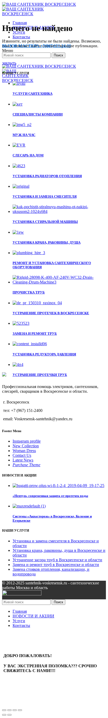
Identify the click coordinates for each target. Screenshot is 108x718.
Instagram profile (27, 441)
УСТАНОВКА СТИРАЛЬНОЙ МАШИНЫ (45, 222)
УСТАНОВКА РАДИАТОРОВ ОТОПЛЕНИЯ (47, 176)
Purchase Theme (26, 465)
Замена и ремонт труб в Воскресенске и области (56, 564)
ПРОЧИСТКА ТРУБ (29, 292)
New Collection (26, 446)
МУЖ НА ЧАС (24, 135)
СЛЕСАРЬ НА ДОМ (28, 155)
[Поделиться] (9, 710)
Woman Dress (24, 450)
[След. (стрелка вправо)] (9, 715)
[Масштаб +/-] (20, 710)
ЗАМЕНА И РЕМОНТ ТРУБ (35, 334)
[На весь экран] (15, 710)
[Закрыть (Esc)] (4, 710)
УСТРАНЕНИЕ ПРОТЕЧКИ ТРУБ (40, 375)
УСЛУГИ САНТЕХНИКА (32, 94)
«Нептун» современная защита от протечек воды (50, 496)
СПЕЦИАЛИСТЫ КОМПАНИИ (38, 114)
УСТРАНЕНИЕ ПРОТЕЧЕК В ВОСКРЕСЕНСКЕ (51, 313)
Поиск (58, 55)
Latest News (23, 460)
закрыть (9, 63)
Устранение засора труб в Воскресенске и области (57, 560)
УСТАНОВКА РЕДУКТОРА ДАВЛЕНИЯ (44, 354)
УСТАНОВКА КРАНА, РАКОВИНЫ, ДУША (46, 242)
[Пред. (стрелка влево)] (4, 715)
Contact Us (22, 455)
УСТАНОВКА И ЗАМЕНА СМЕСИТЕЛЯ (45, 196)
